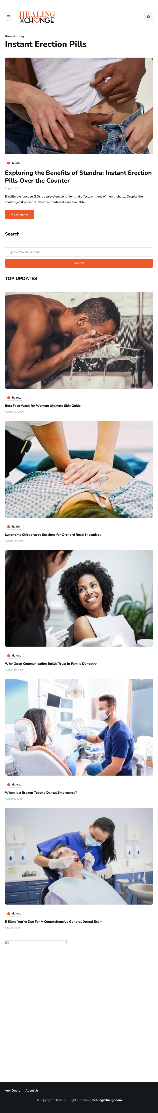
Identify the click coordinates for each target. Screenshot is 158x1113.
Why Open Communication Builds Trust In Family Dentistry (51, 663)
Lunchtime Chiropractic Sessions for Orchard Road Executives (53, 534)
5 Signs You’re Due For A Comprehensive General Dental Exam (53, 921)
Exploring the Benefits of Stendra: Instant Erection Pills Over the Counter (78, 177)
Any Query (12, 1090)
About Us (31, 1090)
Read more (19, 214)
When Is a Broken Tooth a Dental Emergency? (41, 792)
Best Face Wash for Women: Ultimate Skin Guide (43, 405)
